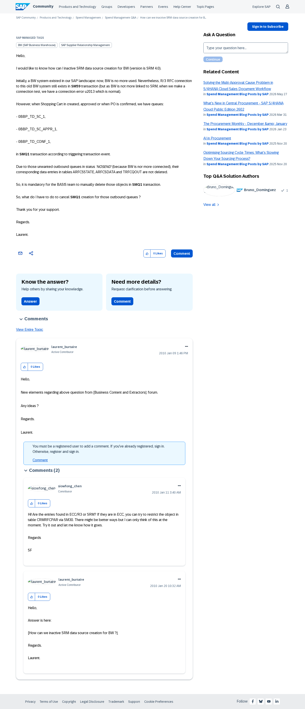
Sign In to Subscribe (268, 26)
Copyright (69, 701)
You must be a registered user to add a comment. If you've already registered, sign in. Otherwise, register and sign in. (99, 449)
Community (43, 6)
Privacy (30, 701)
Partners (146, 6)
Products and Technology (77, 6)
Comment (181, 253)
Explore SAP (262, 6)
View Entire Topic (29, 329)
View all (209, 205)
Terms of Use (49, 701)
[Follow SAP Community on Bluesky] (261, 701)
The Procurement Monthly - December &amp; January (245, 124)
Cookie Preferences (158, 701)
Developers (126, 6)
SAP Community (26, 17)
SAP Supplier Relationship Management (85, 45)
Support (134, 701)
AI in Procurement (217, 138)
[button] (147, 253)
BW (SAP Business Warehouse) (36, 45)
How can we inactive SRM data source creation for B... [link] (173, 17)
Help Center (182, 6)
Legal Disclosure (92, 701)
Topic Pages (205, 6)
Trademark (116, 701)
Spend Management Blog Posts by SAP (238, 94)
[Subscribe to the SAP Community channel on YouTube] (269, 701)
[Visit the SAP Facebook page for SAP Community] (253, 701)
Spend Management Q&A (120, 17)
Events (163, 6)
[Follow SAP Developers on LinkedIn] (277, 701)
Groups (106, 6)
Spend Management (88, 17)
